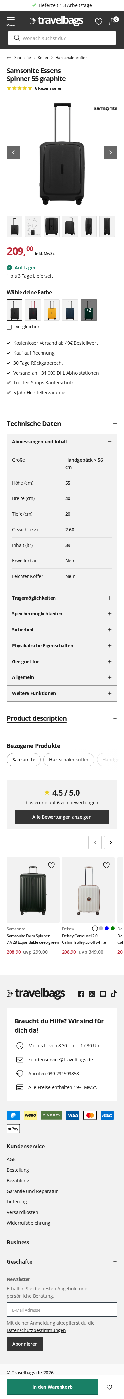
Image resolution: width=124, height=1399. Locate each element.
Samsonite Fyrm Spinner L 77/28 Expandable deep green (33, 939)
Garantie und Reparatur (32, 1191)
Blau (107, 928)
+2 (88, 310)
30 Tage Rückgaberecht (65, 5)
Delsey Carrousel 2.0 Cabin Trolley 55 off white (84, 939)
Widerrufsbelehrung (28, 1223)
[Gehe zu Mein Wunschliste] (98, 21)
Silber (101, 928)
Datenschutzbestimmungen (36, 1330)
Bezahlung (18, 1180)
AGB (11, 1159)
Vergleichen (27, 326)
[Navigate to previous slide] (95, 842)
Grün (113, 928)
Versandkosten (22, 1212)
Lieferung (17, 1201)
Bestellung (18, 1170)
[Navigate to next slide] (110, 842)
